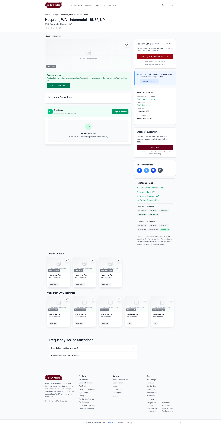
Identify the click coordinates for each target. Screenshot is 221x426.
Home (47, 15)
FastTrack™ (83, 386)
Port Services (153, 215)
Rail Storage (142, 210)
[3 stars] (51, 28)
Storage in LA (151, 405)
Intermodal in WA (147, 192)
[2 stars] (49, 28)
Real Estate (142, 215)
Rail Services (164, 210)
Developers (117, 392)
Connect (155, 147)
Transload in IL (167, 403)
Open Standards (119, 383)
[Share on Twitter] (146, 170)
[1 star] (46, 28)
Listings (55, 15)
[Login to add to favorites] (126, 44)
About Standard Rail (120, 380)
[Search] (163, 5)
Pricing (81, 396)
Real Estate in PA (167, 408)
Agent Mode (83, 392)
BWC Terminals (143, 105)
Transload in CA (167, 405)
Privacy (129, 423)
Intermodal (165, 229)
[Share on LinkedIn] (153, 170)
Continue (110, 423)
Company (112, 5)
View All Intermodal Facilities (152, 188)
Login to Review (120, 112)
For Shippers (84, 402)
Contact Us (117, 389)
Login (171, 5)
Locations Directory (86, 409)
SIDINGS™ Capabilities (87, 389)
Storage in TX (151, 403)
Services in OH (152, 408)
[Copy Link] (160, 170)
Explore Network (75, 5)
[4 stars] (54, 28)
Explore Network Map (149, 200)
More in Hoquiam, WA (149, 196)
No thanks (120, 423)
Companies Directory (87, 405)
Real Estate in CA (167, 411)
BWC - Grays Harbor (146, 99)
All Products (83, 380)
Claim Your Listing (149, 81)
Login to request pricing (58, 85)
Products (99, 5)
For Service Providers (87, 399)
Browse (88, 5)
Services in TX (151, 411)
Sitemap (116, 396)
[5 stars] (56, 28)
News (115, 386)
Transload (153, 210)
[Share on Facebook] (139, 170)
